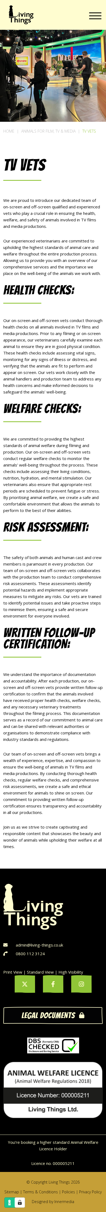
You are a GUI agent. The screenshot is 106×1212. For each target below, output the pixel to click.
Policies (68, 1191)
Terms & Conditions (40, 1191)
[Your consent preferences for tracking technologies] (20, 1202)
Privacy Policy (90, 1191)
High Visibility (70, 972)
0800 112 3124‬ (30, 953)
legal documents (48, 1015)
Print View (12, 972)
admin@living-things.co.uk (39, 945)
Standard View (40, 972)
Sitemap (11, 1191)
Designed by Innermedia (53, 1201)
